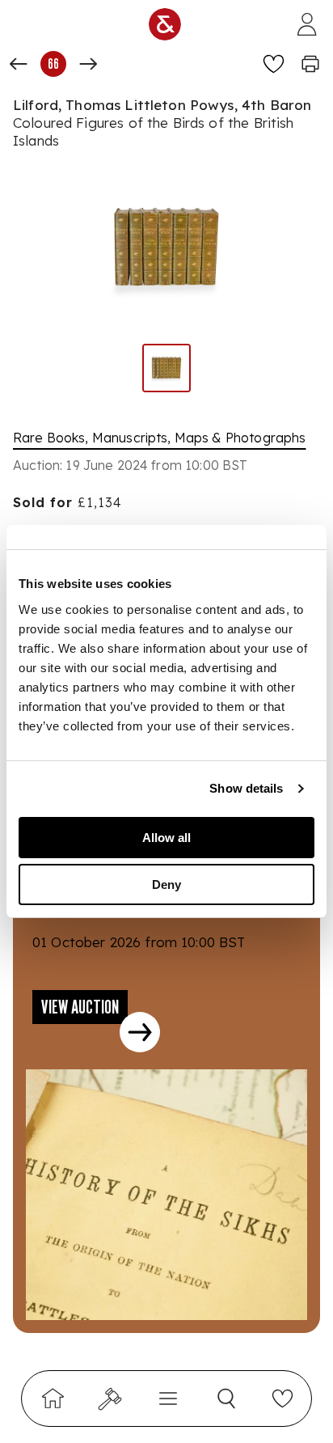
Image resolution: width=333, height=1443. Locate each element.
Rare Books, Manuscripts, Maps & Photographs (159, 438)
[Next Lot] (88, 63)
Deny (166, 884)
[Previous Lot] (18, 63)
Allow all (166, 837)
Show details (246, 788)
